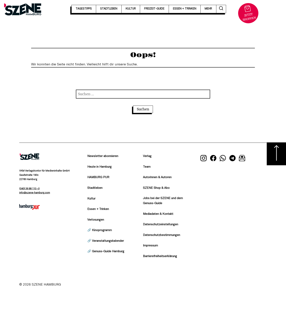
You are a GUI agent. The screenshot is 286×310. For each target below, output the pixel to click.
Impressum (150, 245)
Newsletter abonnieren (102, 156)
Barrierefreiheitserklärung (160, 256)
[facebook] (213, 159)
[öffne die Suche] (221, 9)
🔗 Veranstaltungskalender (105, 241)
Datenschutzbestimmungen (161, 235)
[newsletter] (242, 159)
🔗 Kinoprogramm (99, 230)
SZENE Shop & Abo (156, 188)
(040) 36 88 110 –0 (29, 189)
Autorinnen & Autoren (157, 177)
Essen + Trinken (98, 209)
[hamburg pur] (29, 208)
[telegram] (232, 159)
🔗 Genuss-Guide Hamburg (105, 251)
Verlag (147, 156)
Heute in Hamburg (99, 166)
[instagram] (203, 159)
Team (147, 166)
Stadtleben (95, 188)
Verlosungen (95, 219)
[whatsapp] (223, 159)
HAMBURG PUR (98, 177)
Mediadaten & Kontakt (158, 214)
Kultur (91, 198)
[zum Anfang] (276, 153)
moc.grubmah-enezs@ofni (34, 193)
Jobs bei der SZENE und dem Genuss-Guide (163, 201)
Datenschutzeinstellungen (160, 224)
